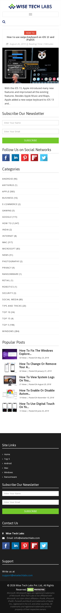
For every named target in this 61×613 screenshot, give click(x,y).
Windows (8, 331)
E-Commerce (9, 204)
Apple (5, 191)
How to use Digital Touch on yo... (36, 405)
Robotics (8, 286)
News (5, 255)
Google (7, 216)
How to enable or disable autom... (37, 392)
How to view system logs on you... (36, 378)
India (5, 229)
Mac (4, 242)
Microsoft (9, 248)
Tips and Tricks (12, 305)
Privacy (7, 267)
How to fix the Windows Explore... (36, 352)
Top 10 (6, 312)
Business (7, 197)
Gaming (7, 210)
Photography (10, 261)
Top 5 (5, 324)
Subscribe (30, 140)
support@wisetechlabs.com (17, 575)
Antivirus (8, 185)
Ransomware (10, 274)
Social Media (10, 299)
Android (7, 178)
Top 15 (6, 318)
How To (7, 223)
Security (7, 293)
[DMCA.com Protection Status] (36, 589)
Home (7, 454)
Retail (6, 280)
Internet (8, 236)
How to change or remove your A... (37, 365)
